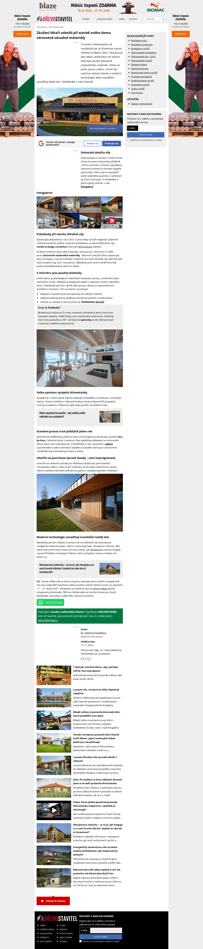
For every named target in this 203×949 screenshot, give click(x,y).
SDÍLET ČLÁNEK (54, 602)
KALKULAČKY (46, 933)
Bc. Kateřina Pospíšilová (93, 632)
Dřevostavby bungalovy (143, 52)
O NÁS (62, 925)
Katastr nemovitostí (141, 103)
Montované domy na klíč (144, 72)
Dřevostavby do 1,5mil (143, 56)
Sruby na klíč (138, 88)
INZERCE (63, 929)
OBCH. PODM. (66, 937)
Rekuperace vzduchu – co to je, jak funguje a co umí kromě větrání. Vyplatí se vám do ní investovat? (98, 828)
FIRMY (43, 925)
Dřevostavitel (42, 27)
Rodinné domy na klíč (142, 80)
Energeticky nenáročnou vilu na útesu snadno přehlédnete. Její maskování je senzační (95, 850)
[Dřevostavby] (55, 19)
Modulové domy (140, 68)
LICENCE (63, 941)
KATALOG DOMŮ (104, 19)
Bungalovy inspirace (142, 44)
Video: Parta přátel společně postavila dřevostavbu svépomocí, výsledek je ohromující (95, 805)
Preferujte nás (111, 143)
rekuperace (96, 549)
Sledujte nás (92, 143)
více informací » (48, 620)
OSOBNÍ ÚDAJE (47, 929)
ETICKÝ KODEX (66, 933)
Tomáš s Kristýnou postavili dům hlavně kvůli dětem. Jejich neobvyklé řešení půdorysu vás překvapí (96, 738)
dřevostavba (85, 246)
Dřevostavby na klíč (141, 60)
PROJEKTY (44, 937)
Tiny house (137, 92)
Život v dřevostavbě (56, 27)
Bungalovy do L (139, 40)
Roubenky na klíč (140, 84)
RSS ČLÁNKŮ (46, 941)
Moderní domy (139, 64)
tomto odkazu (100, 588)
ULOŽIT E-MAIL (100, 936)
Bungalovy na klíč (140, 48)
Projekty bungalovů (141, 76)
